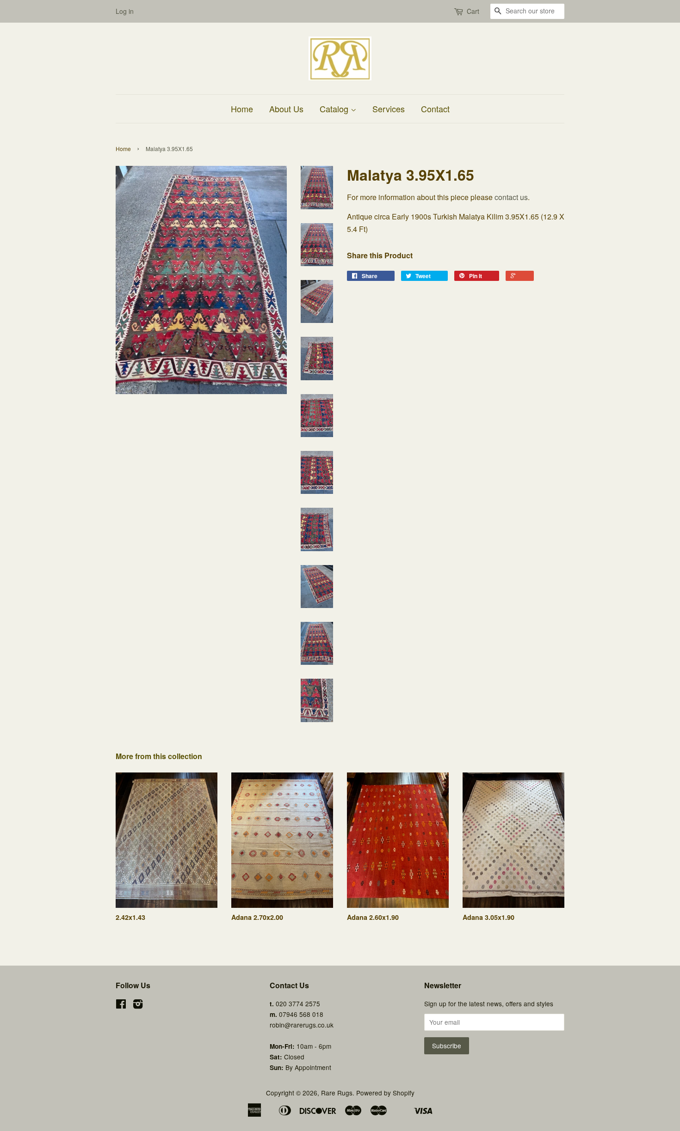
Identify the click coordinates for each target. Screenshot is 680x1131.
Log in (125, 11)
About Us (286, 109)
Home (242, 109)
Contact (435, 109)
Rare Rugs (336, 1092)
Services (388, 109)
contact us (511, 197)
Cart (473, 11)
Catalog (335, 109)
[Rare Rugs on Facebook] (121, 1005)
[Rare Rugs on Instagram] (138, 1005)
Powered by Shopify (385, 1092)
